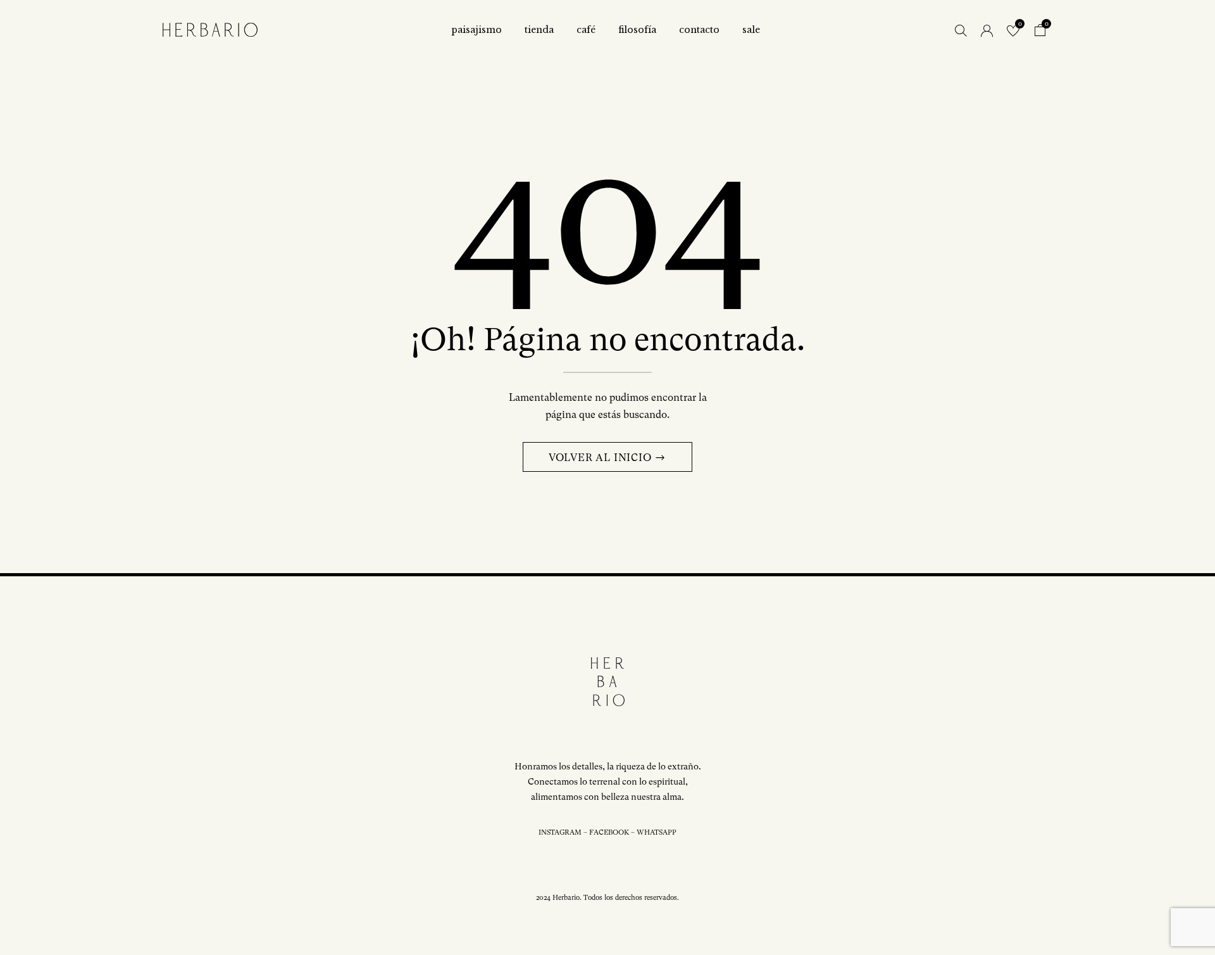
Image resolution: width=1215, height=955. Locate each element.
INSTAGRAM (560, 832)
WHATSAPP (656, 832)
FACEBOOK (609, 832)
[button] (1040, 32)
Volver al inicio (602, 458)
